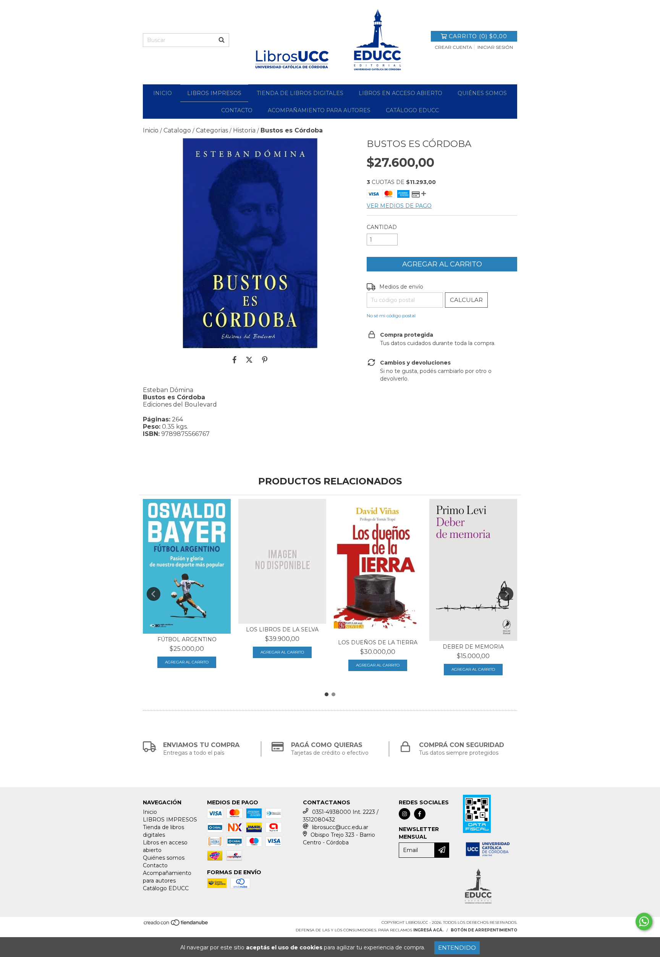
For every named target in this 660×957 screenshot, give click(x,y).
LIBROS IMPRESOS (214, 93)
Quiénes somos (482, 93)
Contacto (236, 110)
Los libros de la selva (282, 629)
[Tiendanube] (176, 925)
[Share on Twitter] (249, 359)
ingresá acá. (428, 930)
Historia (244, 130)
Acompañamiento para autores (319, 110)
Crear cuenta (453, 47)
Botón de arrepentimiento (484, 930)
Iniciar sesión (495, 47)
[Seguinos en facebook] (419, 814)
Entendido (457, 947)
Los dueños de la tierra (377, 642)
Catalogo (177, 130)
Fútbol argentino (187, 639)
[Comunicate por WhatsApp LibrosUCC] (644, 921)
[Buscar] (221, 40)
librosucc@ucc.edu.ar (340, 827)
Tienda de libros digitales (300, 93)
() (478, 36)
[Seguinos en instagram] (404, 814)
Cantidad (382, 227)
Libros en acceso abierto (400, 93)
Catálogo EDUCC (412, 110)
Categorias (212, 130)
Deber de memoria (473, 646)
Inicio (162, 93)
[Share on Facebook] (234, 359)
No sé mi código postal (391, 315)
